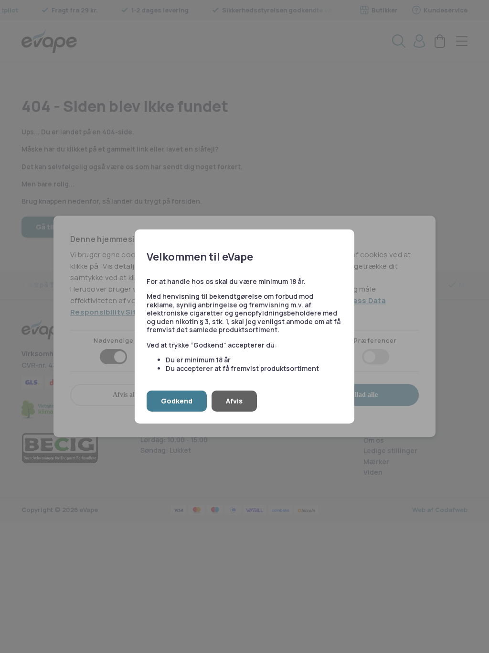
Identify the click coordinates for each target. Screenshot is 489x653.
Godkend (176, 400)
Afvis (234, 400)
